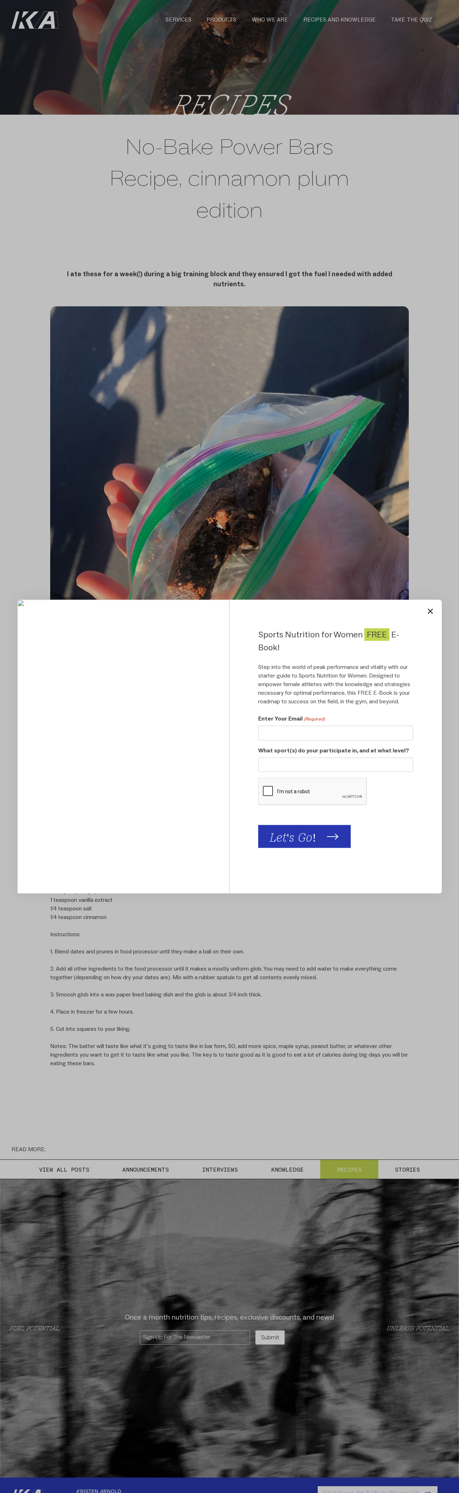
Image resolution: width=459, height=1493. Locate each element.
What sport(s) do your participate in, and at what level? (333, 750)
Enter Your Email (291, 718)
